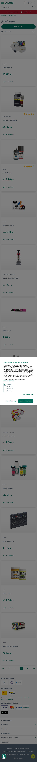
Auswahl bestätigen (11, 401)
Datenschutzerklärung (9, 380)
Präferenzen (10, 386)
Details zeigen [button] (27, 394)
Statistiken (10, 388)
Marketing (9, 391)
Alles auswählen (25, 401)
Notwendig (10, 384)
